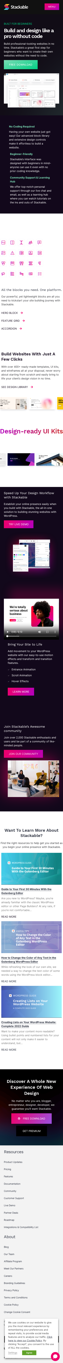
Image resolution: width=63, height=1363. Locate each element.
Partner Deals (11, 1212)
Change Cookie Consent (17, 1312)
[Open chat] (55, 1356)
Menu (52, 6)
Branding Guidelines (14, 1283)
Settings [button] (12, 1352)
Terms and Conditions (16, 1297)
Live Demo (9, 1205)
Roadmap (9, 1220)
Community (10, 1191)
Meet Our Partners (14, 1268)
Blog (6, 1247)
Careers (8, 1275)
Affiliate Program (13, 1261)
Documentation (12, 1183)
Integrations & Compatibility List (21, 1227)
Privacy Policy (11, 1290)
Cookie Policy (11, 1304)
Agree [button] (29, 1352)
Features (8, 1176)
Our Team (9, 1254)
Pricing (7, 1169)
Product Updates (13, 1162)
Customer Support (14, 1198)
